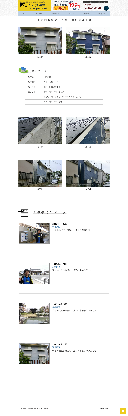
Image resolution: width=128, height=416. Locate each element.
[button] (40, 44)
